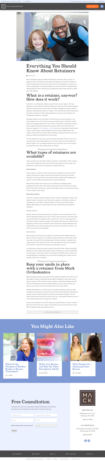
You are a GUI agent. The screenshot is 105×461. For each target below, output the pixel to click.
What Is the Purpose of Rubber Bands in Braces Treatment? (15, 368)
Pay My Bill (55, 459)
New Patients (36, 454)
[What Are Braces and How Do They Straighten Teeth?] (52, 349)
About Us (52, 454)
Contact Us (89, 454)
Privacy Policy (48, 459)
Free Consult (92, 6)
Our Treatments (17, 454)
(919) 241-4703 (87, 435)
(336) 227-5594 (87, 419)
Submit (14, 431)
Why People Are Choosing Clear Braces (81, 366)
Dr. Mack (41, 128)
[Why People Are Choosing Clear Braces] (86, 349)
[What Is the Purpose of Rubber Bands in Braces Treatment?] (19, 349)
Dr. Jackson (50, 128)
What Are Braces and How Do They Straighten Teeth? (49, 366)
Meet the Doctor (71, 454)
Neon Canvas (76, 459)
